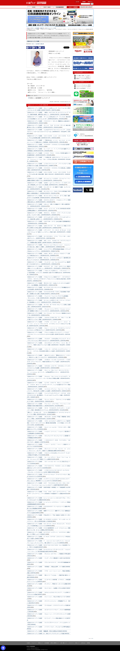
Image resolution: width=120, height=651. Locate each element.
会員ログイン (90, 2)
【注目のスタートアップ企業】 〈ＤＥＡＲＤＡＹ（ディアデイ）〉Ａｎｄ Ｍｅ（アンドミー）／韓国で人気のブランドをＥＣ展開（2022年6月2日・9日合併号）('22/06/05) (48, 344)
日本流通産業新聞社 (36, 2)
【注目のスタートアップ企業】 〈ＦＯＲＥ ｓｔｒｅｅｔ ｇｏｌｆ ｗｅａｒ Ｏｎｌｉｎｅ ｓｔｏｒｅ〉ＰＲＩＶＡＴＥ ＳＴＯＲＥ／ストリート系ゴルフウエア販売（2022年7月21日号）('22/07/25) (48, 323)
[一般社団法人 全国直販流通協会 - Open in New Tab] (83, 119)
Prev (75, 64)
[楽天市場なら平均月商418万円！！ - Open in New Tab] (83, 45)
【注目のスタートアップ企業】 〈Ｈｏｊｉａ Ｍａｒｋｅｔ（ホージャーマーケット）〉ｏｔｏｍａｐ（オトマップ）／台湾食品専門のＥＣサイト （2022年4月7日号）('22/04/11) (48, 372)
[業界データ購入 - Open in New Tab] (36, 47)
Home (33, 7)
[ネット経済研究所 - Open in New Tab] (83, 63)
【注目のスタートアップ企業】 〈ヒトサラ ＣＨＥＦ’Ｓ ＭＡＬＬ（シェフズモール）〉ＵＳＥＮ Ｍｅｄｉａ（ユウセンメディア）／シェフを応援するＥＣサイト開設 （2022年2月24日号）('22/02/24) (48, 384)
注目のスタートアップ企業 (50, 28)
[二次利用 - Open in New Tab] (83, 161)
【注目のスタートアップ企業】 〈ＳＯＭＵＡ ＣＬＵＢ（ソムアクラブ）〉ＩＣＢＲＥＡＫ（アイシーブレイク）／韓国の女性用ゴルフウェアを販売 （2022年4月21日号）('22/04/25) (49, 361)
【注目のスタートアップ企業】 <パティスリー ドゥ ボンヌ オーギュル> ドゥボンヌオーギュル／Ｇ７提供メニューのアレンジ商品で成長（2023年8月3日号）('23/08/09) (49, 232)
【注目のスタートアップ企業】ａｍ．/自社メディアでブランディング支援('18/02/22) (48, 633)
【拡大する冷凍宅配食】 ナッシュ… (83, 88)
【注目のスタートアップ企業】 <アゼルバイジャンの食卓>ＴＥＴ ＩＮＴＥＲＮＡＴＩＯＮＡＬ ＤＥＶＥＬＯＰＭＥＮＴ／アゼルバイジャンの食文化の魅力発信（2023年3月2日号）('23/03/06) (49, 278)
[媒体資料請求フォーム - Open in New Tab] (83, 33)
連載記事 (42, 28)
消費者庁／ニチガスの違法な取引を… (83, 78)
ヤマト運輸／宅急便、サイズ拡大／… (83, 75)
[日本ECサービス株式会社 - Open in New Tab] (83, 94)
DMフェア (86, 7)
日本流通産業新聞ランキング (81, 72)
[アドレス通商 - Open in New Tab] (83, 102)
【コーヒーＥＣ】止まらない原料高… (83, 85)
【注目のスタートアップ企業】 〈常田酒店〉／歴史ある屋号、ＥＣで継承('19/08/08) (48, 566)
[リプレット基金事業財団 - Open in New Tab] (83, 135)
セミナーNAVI (46, 7)
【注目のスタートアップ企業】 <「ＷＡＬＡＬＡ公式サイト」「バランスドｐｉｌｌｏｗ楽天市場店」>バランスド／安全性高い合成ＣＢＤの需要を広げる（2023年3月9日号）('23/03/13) (48, 272)
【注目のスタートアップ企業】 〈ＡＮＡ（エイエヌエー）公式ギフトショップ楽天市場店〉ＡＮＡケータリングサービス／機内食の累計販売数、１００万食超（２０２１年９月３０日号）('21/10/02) (48, 422)
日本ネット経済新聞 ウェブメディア (40, 98)
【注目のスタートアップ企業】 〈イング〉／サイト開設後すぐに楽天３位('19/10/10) (48, 558)
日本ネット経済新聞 (73, 7)
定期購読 (84, 2)
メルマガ (77, 2)
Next (92, 64)
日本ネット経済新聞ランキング (81, 81)
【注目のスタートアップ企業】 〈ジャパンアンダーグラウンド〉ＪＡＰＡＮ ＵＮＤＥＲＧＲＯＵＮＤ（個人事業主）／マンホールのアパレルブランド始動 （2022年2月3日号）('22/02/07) (48, 395)
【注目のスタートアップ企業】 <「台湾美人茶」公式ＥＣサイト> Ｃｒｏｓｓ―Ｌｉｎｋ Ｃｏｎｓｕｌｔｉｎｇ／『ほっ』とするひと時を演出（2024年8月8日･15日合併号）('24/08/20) (48, 159)
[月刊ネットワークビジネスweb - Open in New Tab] (83, 153)
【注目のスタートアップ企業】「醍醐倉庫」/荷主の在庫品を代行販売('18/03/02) (47, 631)
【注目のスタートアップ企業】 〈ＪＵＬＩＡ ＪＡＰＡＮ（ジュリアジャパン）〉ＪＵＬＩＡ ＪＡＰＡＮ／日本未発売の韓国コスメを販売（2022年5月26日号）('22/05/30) (48, 351)
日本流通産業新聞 (60, 7)
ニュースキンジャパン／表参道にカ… (83, 77)
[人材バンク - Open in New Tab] (83, 142)
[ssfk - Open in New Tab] (83, 127)
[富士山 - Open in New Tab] (83, 157)
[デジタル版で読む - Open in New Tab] (42, 47)
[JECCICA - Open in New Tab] (83, 110)
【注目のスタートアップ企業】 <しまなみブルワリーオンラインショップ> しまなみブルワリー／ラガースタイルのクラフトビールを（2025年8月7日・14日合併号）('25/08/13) (48, 131)
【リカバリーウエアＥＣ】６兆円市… (83, 86)
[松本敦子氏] (37, 58)
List (67, 104)
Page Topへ (90, 638)
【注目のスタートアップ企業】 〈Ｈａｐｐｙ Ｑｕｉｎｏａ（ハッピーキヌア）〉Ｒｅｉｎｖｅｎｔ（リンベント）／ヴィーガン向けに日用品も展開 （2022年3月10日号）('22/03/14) (49, 378)
